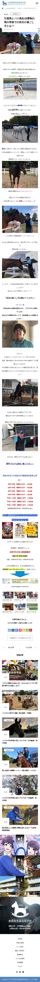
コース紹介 (20, 947)
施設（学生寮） (20, 950)
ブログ (20, 966)
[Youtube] (23, 972)
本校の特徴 (20, 943)
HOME (20, 939)
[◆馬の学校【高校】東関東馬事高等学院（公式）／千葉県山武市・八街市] (14, 3)
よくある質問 (20, 958)
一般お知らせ (15, 13)
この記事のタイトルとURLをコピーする (20, 638)
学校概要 (20, 962)
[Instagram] (17, 972)
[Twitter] (20, 972)
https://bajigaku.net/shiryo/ (20, 586)
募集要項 (20, 954)
